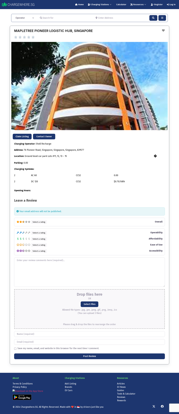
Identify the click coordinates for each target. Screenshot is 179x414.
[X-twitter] (153, 406)
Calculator (121, 4)
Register (158, 4)
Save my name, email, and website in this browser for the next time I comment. (58, 348)
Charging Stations (100, 4)
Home (81, 4)
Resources (138, 4)
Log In (173, 4)
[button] (23, 86)
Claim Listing (22, 136)
